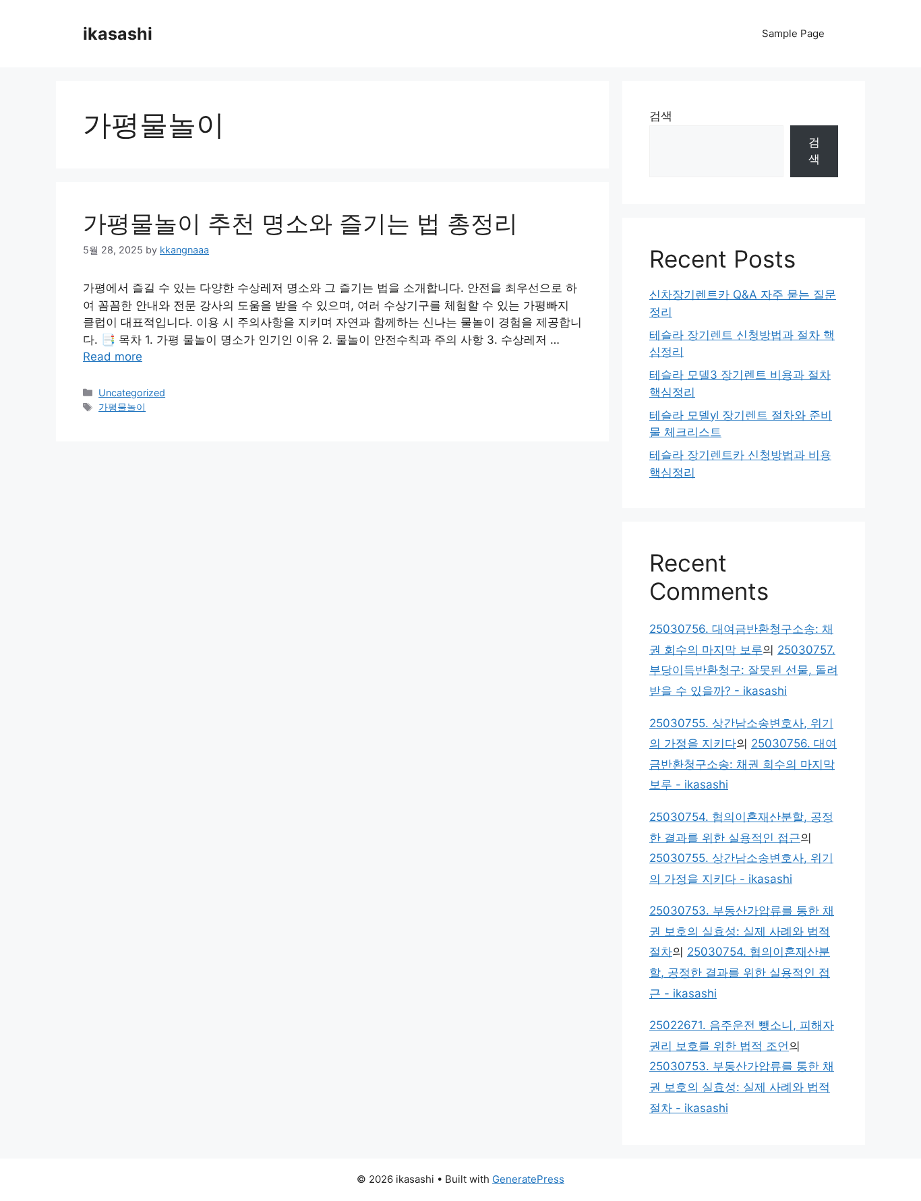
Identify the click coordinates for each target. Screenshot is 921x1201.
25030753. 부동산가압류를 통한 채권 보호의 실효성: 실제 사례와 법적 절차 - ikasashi (741, 1086)
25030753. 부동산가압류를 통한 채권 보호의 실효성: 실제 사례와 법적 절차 (741, 931)
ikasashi (117, 34)
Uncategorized (131, 392)
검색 (660, 116)
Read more (112, 356)
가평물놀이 (122, 406)
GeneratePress (528, 1179)
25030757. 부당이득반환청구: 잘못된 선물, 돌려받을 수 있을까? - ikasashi (743, 670)
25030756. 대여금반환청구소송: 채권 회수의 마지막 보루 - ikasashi (743, 764)
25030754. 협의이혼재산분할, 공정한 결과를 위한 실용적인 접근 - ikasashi (739, 972)
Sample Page (793, 33)
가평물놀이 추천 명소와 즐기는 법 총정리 (300, 223)
